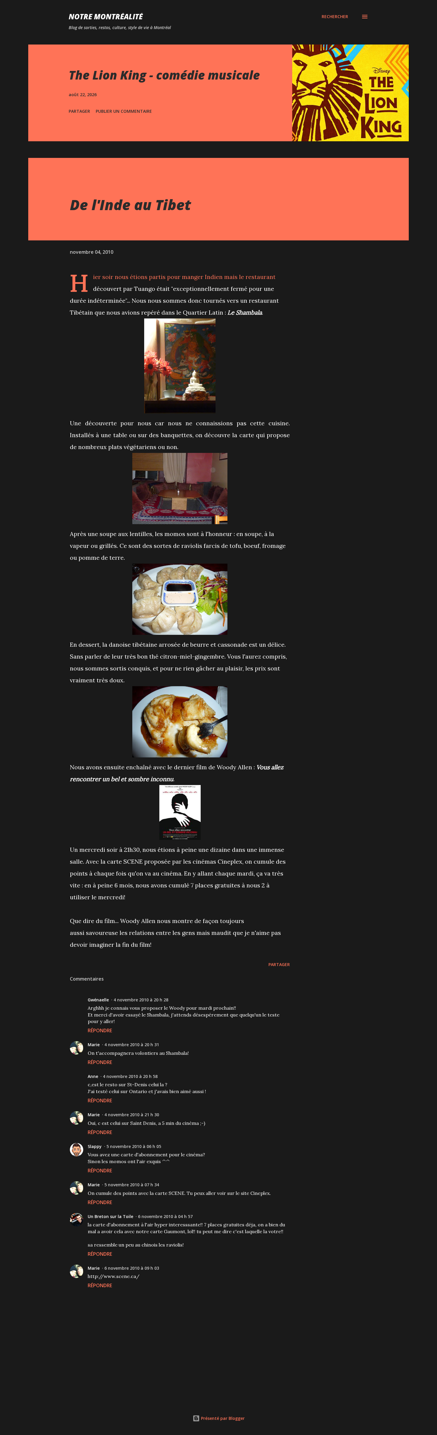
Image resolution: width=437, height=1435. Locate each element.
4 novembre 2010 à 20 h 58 (130, 1076)
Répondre (100, 1030)
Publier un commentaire (124, 111)
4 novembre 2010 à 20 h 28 (141, 1000)
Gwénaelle (98, 1000)
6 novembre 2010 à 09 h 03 (131, 1268)
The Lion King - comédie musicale (164, 75)
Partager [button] (79, 111)
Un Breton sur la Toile (110, 1216)
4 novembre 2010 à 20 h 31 (131, 1044)
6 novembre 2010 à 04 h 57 (165, 1216)
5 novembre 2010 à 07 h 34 (131, 1184)
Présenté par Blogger (222, 1418)
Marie (94, 1044)
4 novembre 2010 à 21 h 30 (131, 1114)
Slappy (95, 1146)
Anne (93, 1076)
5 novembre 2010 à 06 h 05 (133, 1146)
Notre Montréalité (106, 16)
